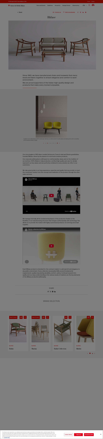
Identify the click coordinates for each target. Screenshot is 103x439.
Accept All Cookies (89, 434)
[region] (51, 434)
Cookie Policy (7, 437)
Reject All (78, 434)
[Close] (100, 434)
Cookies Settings (68, 434)
